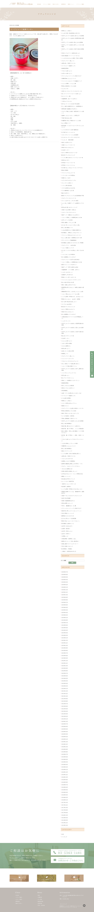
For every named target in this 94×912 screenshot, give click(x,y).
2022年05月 (65, 678)
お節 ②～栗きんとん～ (67, 531)
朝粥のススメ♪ (65, 405)
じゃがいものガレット (67, 272)
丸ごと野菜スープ (66, 123)
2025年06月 (65, 604)
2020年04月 (65, 731)
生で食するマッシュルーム (68, 132)
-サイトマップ (63, 903)
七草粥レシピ (65, 536)
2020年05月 (65, 729)
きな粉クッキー (65, 150)
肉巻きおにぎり (65, 160)
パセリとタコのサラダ (67, 458)
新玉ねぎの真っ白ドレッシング (69, 207)
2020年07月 (65, 723)
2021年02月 (65, 716)
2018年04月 (65, 792)
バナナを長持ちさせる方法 (68, 188)
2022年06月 (65, 675)
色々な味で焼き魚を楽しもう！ (69, 301)
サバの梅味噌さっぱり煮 (68, 190)
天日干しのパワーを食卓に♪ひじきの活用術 (73, 421)
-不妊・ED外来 (41, 905)
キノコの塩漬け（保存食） (68, 415)
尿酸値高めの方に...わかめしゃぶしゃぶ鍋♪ (72, 291)
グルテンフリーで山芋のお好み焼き (71, 259)
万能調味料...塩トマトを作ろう (69, 98)
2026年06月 (65, 574)
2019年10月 (65, 746)
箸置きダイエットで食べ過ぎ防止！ (71, 541)
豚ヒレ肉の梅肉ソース (67, 227)
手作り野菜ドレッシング (68, 513)
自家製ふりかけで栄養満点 (68, 461)
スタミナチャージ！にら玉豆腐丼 (70, 134)
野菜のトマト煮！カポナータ (69, 277)
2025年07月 (65, 602)
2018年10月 (65, 777)
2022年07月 (65, 673)
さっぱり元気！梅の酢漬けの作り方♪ (71, 33)
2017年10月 (65, 807)
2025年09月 (65, 597)
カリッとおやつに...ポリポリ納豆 (70, 200)
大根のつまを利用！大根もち (69, 209)
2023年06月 (65, 655)
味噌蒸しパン (65, 353)
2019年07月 (65, 754)
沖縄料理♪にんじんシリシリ (69, 446)
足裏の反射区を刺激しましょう (69, 471)
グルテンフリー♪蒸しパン (68, 60)
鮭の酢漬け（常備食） (67, 548)
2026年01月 (65, 587)
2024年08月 (65, 620)
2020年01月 (65, 739)
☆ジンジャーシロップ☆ (68, 358)
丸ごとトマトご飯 (66, 96)
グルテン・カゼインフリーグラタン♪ (71, 466)
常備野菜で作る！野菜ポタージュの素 (71, 120)
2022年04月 (65, 680)
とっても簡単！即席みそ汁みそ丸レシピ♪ (72, 489)
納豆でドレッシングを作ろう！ (69, 264)
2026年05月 (65, 577)
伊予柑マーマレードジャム (68, 165)
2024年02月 (65, 635)
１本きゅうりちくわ (67, 101)
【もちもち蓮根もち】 (67, 468)
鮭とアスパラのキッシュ (68, 377)
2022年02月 (65, 686)
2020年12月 (65, 721)
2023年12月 (65, 640)
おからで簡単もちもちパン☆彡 (69, 152)
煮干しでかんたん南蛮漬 (68, 385)
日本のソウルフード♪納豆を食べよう (71, 53)
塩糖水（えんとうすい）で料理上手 (71, 115)
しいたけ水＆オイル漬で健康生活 (70, 129)
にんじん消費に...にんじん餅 (69, 83)
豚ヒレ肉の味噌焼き (67, 423)
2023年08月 (65, 650)
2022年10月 (65, 665)
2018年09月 (65, 779)
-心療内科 (39, 897)
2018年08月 (65, 782)
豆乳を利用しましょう (67, 503)
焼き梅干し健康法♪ (66, 486)
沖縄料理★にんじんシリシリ (69, 78)
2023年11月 (65, 642)
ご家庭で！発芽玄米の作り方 (69, 551)
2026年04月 (65, 579)
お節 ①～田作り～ (66, 533)
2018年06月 (65, 787)
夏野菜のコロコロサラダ (68, 515)
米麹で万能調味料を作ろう (68, 500)
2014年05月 (65, 820)
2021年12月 (65, 691)
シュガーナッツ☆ (66, 321)
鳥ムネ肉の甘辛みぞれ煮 (68, 282)
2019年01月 (65, 769)
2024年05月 (65, 627)
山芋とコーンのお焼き (67, 220)
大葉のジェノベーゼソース (68, 144)
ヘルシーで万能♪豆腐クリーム (69, 366)
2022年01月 (65, 688)
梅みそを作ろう (65, 193)
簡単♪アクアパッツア (67, 451)
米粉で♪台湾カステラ (67, 142)
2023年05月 (65, 658)
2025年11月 (65, 592)
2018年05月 (65, 789)
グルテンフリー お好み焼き (69, 245)
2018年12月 (65, 772)
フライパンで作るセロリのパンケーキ (71, 235)
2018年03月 (65, 794)
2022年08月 (65, 670)
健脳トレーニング (66, 476)
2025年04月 (65, 610)
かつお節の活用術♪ (66, 398)
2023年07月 (65, 653)
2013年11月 (65, 822)
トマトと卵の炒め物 (67, 185)
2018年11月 (65, 774)
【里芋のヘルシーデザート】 (69, 484)
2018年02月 (65, 797)
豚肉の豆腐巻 (65, 170)
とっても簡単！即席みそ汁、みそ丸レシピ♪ (73, 296)
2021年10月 (65, 696)
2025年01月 (65, 617)
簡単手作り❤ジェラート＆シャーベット (72, 510)
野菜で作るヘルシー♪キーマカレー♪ (71, 521)
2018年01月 (65, 799)
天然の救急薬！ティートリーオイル (71, 55)
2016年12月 (65, 815)
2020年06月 (65, 726)
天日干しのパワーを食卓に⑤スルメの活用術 (73, 35)
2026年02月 (65, 584)
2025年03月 (65, 612)
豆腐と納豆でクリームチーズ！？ (70, 543)
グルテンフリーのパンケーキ (69, 198)
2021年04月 (65, 711)
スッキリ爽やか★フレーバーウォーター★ (72, 157)
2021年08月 (65, 701)
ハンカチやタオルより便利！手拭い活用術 (72, 58)
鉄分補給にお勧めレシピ (68, 523)
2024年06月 (65, 625)
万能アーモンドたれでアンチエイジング (72, 495)
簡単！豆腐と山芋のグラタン (69, 284)
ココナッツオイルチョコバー (69, 212)
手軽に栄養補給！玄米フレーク (69, 418)
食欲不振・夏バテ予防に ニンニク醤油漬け (73, 428)
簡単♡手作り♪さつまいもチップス (70, 413)
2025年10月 (65, 594)
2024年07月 (65, 622)
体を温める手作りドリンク (68, 478)
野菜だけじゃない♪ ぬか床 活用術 (71, 299)
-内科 (38, 895)
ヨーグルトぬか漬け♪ (67, 304)
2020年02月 (65, 736)
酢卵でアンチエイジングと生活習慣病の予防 (73, 195)
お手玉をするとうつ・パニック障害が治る (72, 473)
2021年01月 (65, 718)
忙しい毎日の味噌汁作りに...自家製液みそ (72, 106)
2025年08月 (65, 599)
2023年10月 (65, 645)
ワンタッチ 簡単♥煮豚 (68, 139)
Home (39, 4)
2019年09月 (65, 749)
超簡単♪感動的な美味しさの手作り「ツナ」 (73, 463)
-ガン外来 (39, 899)
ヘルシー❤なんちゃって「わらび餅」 (71, 294)
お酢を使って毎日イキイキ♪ (69, 63)
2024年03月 (65, 632)
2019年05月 (65, 759)
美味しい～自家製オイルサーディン (71, 380)
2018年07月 (65, 784)
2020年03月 (65, 734)
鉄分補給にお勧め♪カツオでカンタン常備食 (73, 242)
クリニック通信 (80, 4)
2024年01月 (65, 637)
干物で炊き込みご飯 (67, 118)
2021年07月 (65, 703)
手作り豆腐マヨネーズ (67, 546)
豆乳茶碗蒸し (65, 390)
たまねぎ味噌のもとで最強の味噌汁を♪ (71, 230)
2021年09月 (65, 698)
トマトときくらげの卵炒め (68, 175)
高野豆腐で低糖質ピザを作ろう (69, 108)
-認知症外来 (40, 901)
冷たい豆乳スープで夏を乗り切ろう (71, 363)
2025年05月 (65, 607)
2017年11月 (65, 805)
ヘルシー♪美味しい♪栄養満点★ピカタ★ (72, 217)
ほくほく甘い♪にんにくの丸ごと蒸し (71, 225)
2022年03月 (65, 683)
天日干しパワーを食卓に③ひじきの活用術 (72, 42)
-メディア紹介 (18, 897)
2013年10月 (65, 825)
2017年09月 (65, 810)
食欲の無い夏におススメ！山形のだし (71, 426)
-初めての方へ (18, 903)
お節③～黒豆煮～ (66, 528)
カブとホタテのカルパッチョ (69, 180)
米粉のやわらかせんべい (68, 147)
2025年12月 (65, 589)
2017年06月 (65, 812)
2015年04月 (65, 817)
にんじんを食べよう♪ (67, 340)
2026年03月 (65, 582)
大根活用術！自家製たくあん (69, 538)
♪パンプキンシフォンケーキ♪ (69, 372)
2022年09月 (65, 668)
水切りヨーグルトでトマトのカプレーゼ (72, 91)
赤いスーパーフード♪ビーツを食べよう (71, 93)
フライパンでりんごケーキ (68, 172)
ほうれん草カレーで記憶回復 (69, 518)
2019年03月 (65, 764)
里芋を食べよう (65, 375)
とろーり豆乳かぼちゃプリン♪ (69, 403)
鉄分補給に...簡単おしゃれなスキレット (72, 232)
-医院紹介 (17, 901)
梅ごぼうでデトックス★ (68, 335)
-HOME (17, 895)
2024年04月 (65, 630)
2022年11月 (65, 663)
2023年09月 (65, 648)
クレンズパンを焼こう (67, 182)
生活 (63, 834)
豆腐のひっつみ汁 (66, 177)
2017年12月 (65, 802)
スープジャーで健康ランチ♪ (22, 29)
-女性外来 (39, 903)
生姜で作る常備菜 (66, 498)
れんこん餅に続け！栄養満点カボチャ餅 (72, 237)
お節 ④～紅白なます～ (67, 526)
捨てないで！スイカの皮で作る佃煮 (71, 103)
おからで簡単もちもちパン (68, 309)
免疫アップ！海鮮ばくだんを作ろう (71, 214)
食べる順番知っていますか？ (69, 257)
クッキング (64, 836)
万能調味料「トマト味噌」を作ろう (71, 269)
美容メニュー (71, 4)
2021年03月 (65, 713)
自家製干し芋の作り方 (67, 274)
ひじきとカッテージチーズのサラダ (71, 137)
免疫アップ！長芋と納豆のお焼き (70, 267)
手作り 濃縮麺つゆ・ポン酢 (69, 505)
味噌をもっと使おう (67, 30)
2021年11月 (65, 693)
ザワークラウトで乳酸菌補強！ (69, 240)
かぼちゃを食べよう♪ (67, 73)
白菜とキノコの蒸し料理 (68, 351)
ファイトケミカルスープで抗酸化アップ (72, 81)
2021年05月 (65, 708)
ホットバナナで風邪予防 (68, 481)
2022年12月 (65, 660)
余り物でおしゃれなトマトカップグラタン (72, 167)
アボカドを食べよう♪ (67, 70)
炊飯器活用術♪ (65, 68)
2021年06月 (65, 706)
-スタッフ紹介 (18, 899)
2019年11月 (65, 744)
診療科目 (63, 4)
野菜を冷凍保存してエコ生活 (69, 86)
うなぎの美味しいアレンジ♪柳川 (70, 443)
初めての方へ (56, 4)
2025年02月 (65, 615)
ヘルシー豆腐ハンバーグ (68, 247)
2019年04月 (65, 762)
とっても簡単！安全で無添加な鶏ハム (71, 453)
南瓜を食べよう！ (66, 348)
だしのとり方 (65, 88)
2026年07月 (65, 572)
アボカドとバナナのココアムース (70, 361)
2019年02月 (65, 767)
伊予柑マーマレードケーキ (68, 162)
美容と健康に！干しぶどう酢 (69, 222)
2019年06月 (65, 756)
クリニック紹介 (47, 4)
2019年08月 (65, 751)
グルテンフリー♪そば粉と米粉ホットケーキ (73, 408)
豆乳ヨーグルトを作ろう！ (68, 388)
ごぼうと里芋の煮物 (67, 343)
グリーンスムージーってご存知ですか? (71, 75)
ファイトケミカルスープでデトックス (71, 279)
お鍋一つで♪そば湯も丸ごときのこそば (71, 393)
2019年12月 (65, 741)
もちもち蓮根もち (66, 345)
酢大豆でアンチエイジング (68, 155)
